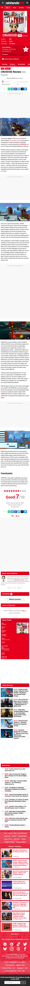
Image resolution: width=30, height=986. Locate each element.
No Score (5, 54)
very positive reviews (15, 140)
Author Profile (12, 588)
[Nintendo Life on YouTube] (12, 944)
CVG (19, 971)
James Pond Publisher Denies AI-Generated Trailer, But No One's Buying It (16, 795)
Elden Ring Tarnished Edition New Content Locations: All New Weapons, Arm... (15, 813)
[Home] (2, 8)
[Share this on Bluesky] (12, 89)
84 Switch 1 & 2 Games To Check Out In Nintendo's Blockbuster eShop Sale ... (16, 801)
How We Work (22, 833)
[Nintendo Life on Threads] (18, 949)
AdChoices (25, 956)
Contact (14, 836)
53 (18, 516)
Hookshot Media (13, 954)
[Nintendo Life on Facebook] (25, 949)
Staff (15, 833)
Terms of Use (8, 839)
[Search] (27, 3)
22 (11, 726)
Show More (14, 934)
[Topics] (3, 3)
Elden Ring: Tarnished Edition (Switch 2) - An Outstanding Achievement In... (16, 782)
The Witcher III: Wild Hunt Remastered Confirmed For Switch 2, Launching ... (15, 789)
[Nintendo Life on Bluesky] (5, 949)
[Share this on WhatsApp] (9, 89)
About (10, 833)
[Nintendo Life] (15, 3)
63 (11, 736)
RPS (23, 971)
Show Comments (16, 599)
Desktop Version (20, 842)
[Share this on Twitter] (19, 89)
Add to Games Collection (11, 59)
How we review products (15, 505)
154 (10, 716)
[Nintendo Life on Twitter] (25, 944)
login (23, 610)
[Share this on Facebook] (15, 89)
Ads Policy (17, 839)
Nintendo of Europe (19, 579)
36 (11, 696)
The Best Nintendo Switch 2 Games (15, 826)
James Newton (6, 84)
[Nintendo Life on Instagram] (12, 949)
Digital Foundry (20, 965)
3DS (10, 39)
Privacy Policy (22, 836)
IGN (14, 968)
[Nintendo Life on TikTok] (18, 944)
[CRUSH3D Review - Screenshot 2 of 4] (15, 212)
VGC (26, 968)
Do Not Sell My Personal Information (15, 958)
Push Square (13, 962)
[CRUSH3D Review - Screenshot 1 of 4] (15, 127)
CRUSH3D (12, 35)
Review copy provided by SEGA (15, 503)
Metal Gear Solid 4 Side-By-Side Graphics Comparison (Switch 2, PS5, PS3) (16, 820)
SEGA (3, 632)
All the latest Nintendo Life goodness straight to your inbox (15, 978)
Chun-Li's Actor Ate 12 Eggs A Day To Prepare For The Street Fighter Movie (16, 775)
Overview (4, 64)
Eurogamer (20, 968)
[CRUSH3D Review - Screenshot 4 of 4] (15, 440)
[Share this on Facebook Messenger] (25, 89)
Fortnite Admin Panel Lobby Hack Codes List (15, 769)
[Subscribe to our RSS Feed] (5, 944)
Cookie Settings (9, 842)
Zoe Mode (4, 635)
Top (5, 833)
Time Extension (9, 965)
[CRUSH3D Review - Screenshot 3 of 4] (15, 330)
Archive (24, 839)
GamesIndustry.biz (11, 971)
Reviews (12, 64)
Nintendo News (7, 968)
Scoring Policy (15, 507)
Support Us (7, 836)
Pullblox (3, 394)
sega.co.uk (4, 658)
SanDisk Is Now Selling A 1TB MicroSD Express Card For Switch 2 (15, 807)
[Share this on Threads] (22, 89)
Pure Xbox (22, 962)
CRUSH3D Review (13, 71)
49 (11, 706)
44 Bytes (18, 956)
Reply (20, 588)
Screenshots (21, 64)
